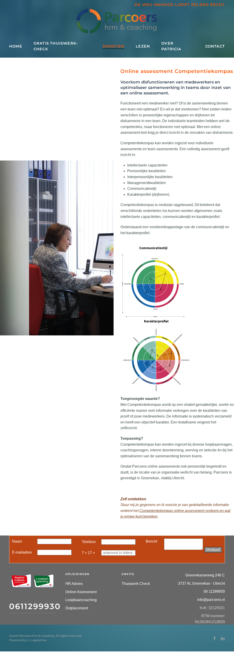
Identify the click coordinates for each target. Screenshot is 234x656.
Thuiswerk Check (136, 584)
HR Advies (74, 584)
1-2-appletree (36, 640)
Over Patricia (171, 46)
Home (15, 46)
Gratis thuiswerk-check (56, 46)
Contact (215, 46)
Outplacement (76, 608)
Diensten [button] (114, 46)
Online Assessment (81, 592)
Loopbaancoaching (81, 600)
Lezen (143, 46)
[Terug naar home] (117, 21)
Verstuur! (213, 550)
